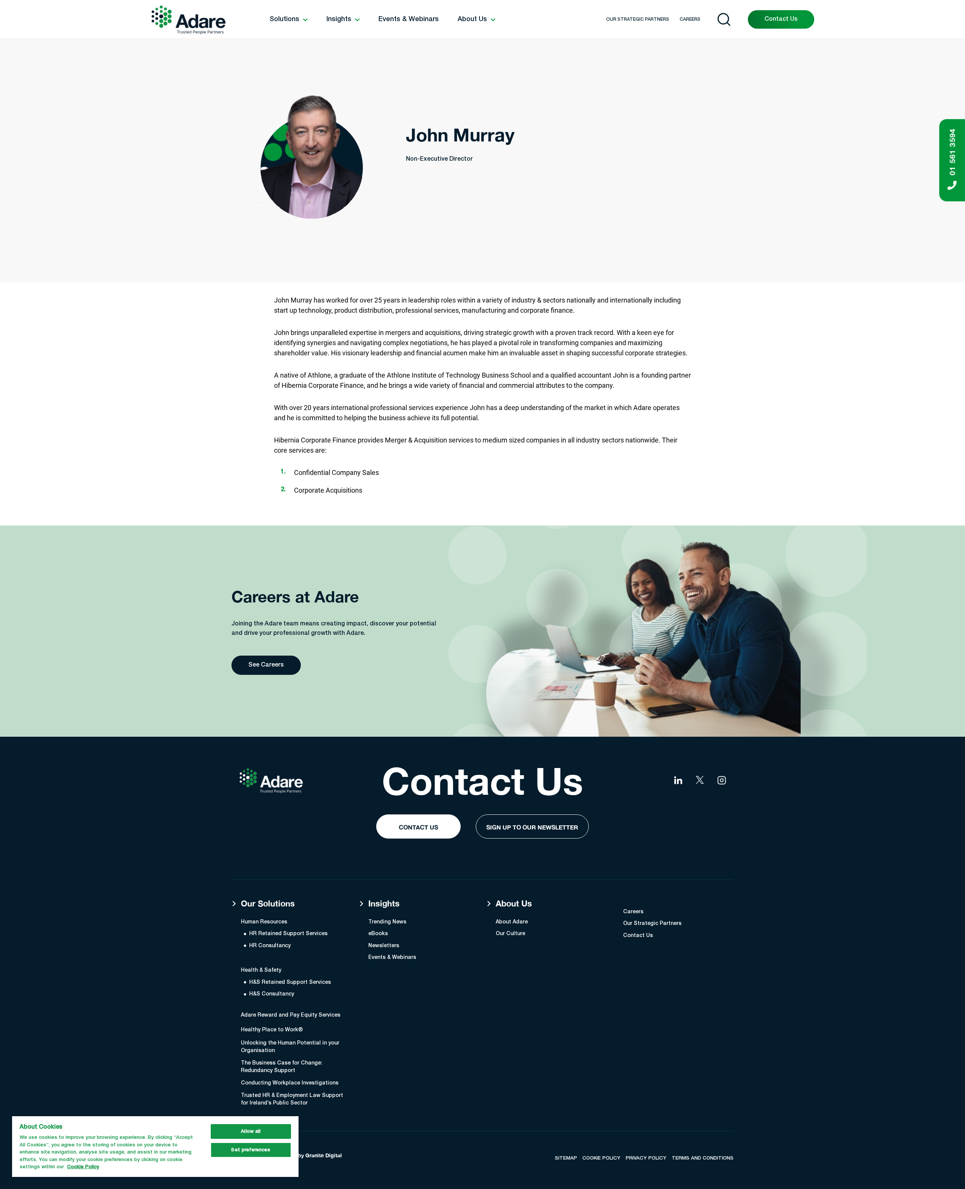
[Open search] (724, 19)
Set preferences (250, 1150)
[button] (289, 19)
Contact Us (781, 19)
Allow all (250, 1131)
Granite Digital (323, 1155)
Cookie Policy (83, 1167)
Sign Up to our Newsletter (532, 827)
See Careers (266, 665)
